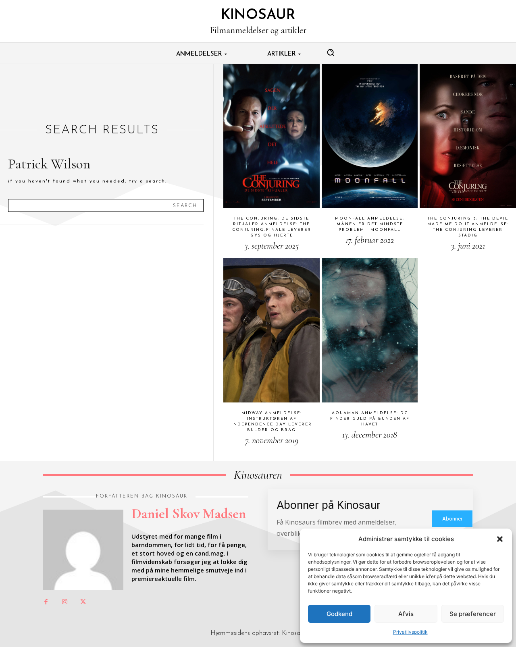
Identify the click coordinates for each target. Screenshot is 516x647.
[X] (83, 602)
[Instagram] (64, 602)
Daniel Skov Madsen (188, 513)
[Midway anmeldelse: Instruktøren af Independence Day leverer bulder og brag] (271, 330)
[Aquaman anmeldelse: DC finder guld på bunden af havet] (370, 330)
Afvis (406, 614)
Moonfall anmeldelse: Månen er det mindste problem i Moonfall (369, 224)
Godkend (339, 614)
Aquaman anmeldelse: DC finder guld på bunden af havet (370, 419)
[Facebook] (46, 602)
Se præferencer (472, 614)
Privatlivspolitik (410, 632)
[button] (500, 539)
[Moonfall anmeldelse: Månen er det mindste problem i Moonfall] (370, 136)
